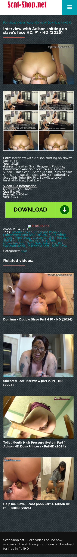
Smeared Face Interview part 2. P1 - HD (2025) (33, 383)
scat (24, 251)
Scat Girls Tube (38, 243)
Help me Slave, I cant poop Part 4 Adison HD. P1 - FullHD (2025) (37, 506)
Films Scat (22, 238)
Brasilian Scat (22, 232)
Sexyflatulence (14, 246)
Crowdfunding (14, 243)
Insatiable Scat (38, 246)
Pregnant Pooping (47, 232)
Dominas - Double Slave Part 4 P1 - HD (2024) (38, 319)
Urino (22, 240)
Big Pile (57, 243)
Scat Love (59, 246)
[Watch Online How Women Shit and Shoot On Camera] (26, 7)
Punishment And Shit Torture (25, 235)
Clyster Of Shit (43, 238)
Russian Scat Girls (42, 240)
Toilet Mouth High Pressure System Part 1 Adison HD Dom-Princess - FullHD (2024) (34, 444)
